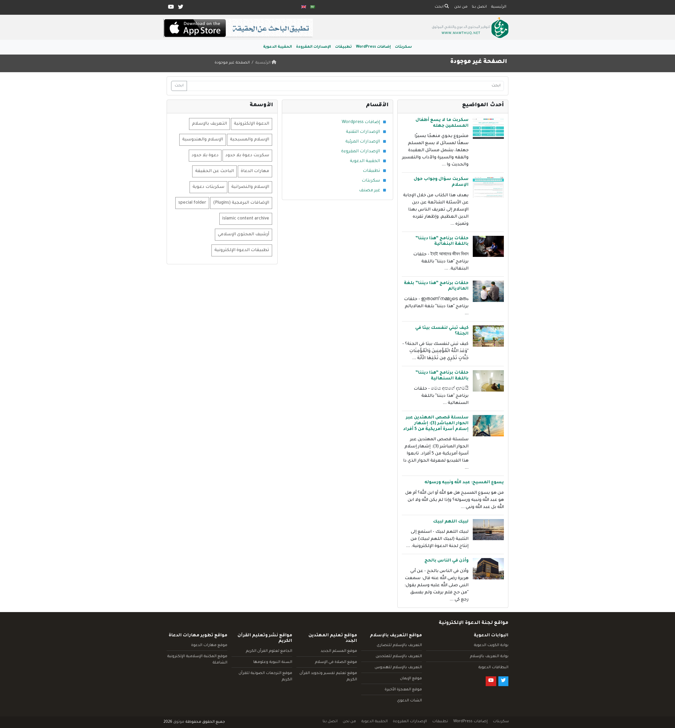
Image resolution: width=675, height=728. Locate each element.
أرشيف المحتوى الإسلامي (243, 234)
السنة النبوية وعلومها (272, 662)
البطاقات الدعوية (493, 668)
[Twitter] (180, 8)
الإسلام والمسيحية (249, 139)
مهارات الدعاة (255, 171)
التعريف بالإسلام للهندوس (398, 668)
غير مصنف (369, 190)
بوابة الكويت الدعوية (491, 645)
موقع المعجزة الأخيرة (403, 690)
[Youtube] (171, 8)
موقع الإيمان (411, 679)
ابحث (440, 7)
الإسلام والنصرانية (250, 187)
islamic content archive (245, 218)
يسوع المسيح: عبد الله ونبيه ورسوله (464, 482)
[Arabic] (312, 7)
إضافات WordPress (373, 47)
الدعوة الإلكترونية (251, 123)
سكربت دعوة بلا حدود (247, 155)
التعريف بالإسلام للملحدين (399, 656)
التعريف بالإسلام (209, 123)
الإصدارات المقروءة (313, 47)
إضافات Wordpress (361, 122)
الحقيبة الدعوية (277, 47)
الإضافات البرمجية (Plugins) (241, 203)
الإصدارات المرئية (362, 141)
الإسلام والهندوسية (202, 139)
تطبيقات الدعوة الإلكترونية (241, 250)
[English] (303, 7)
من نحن (460, 7)
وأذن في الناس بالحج (447, 560)
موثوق (178, 722)
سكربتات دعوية (208, 187)
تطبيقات (343, 47)
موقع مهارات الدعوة (209, 645)
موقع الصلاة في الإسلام (336, 662)
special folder (192, 203)
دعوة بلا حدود (205, 155)
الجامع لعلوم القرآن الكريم (269, 651)
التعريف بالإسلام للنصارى (399, 645)
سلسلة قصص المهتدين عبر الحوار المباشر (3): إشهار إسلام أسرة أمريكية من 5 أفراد (436, 423)
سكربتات (403, 47)
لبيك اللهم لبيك (451, 521)
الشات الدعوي (409, 701)
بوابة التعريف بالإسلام (489, 656)
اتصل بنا (479, 7)
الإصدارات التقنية (363, 132)
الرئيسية (498, 7)
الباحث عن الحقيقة (214, 171)
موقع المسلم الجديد (339, 651)
